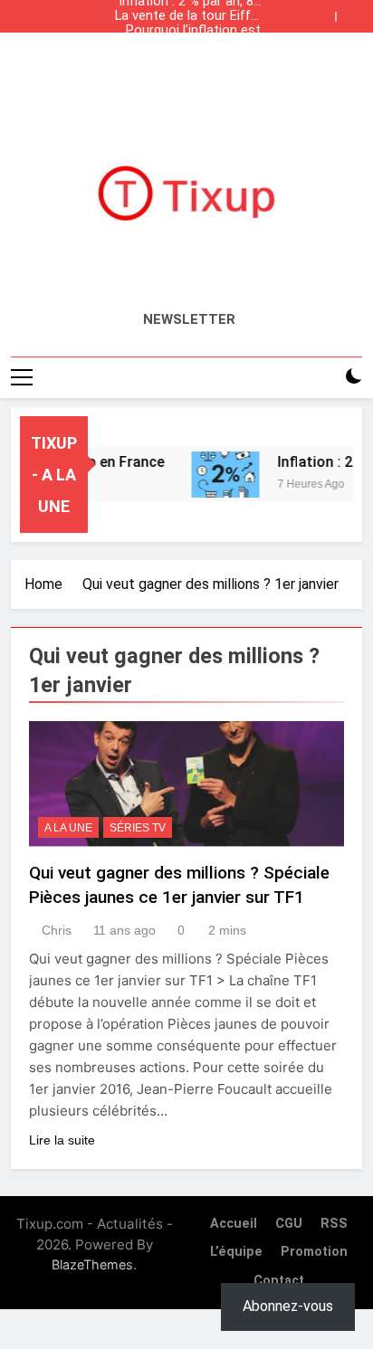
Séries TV (138, 828)
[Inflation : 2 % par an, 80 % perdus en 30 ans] (219, 474)
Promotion (314, 1251)
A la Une (68, 828)
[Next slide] (353, 11)
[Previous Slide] (326, 11)
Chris (57, 930)
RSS (334, 1223)
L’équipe (236, 1251)
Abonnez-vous (288, 1306)
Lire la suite (62, 1140)
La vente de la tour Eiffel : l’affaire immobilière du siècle (188, 16)
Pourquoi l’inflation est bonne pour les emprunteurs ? (193, 31)
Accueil (233, 1223)
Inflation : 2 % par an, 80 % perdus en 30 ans (190, 59)
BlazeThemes (92, 1264)
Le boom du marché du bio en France (192, 45)
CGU (288, 1223)
